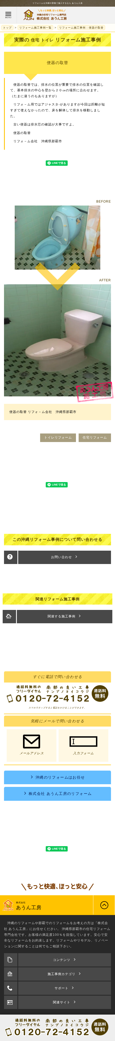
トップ (7, 27)
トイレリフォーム (58, 437)
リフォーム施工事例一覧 (35, 27)
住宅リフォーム (95, 437)
